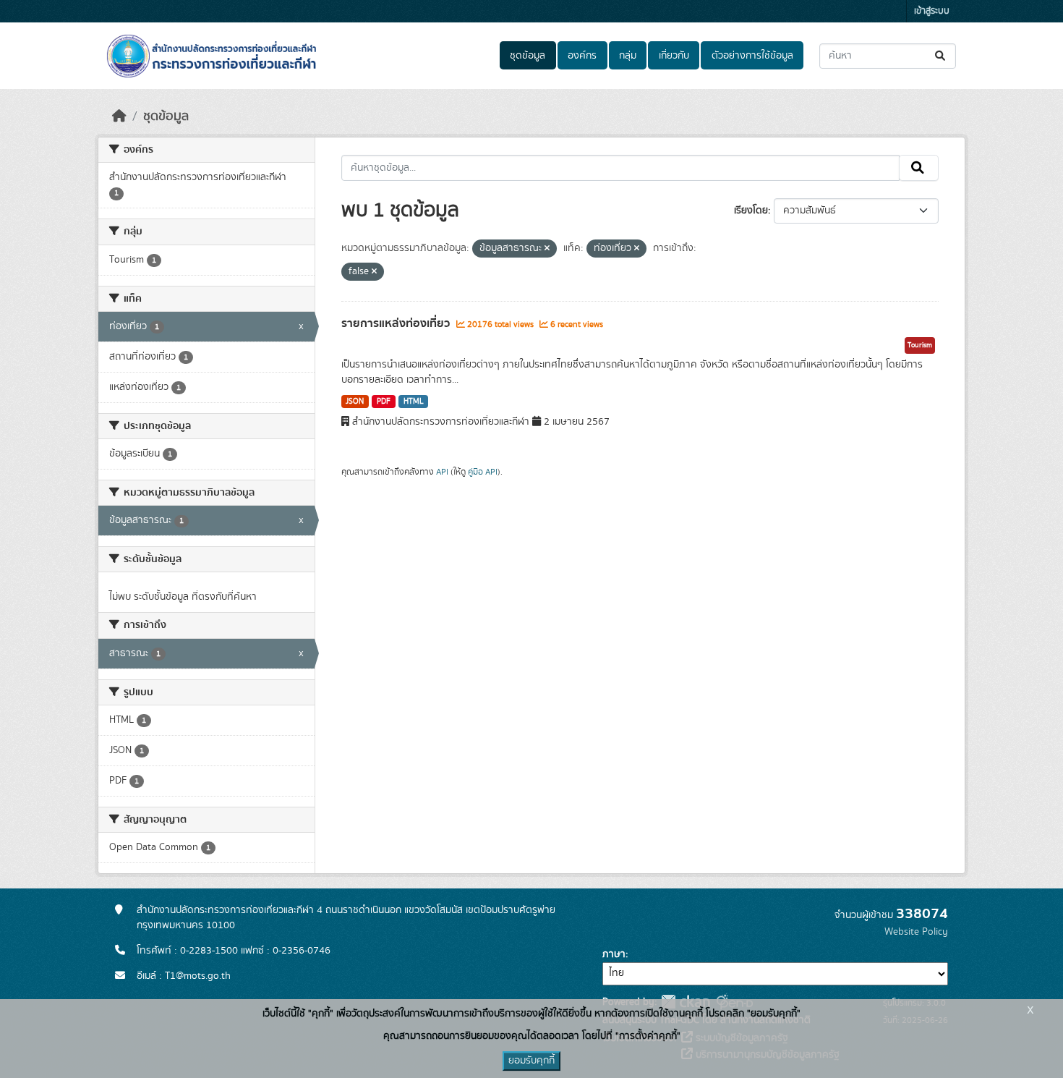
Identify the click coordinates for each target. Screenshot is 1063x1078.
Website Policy (916, 932)
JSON (355, 401)
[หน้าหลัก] (119, 116)
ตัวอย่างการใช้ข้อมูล (752, 55)
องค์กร (582, 55)
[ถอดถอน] (547, 249)
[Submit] (941, 56)
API (442, 471)
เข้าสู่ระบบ (931, 11)
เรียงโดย (751, 210)
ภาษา (614, 954)
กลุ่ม (627, 55)
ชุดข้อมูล (527, 55)
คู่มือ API (483, 471)
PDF (383, 401)
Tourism (920, 345)
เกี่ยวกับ (674, 55)
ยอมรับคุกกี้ (531, 1060)
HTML (414, 401)
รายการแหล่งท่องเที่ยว (397, 323)
